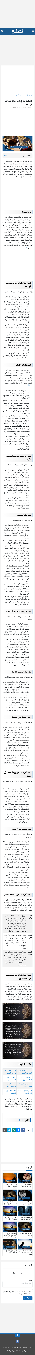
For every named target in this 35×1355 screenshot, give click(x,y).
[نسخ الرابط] (5, 1130)
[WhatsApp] (14, 1130)
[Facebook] (23, 1130)
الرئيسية (30, 95)
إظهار (5, 156)
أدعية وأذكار (19, 95)
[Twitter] (9, 1130)
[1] (26, 247)
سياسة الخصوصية (17, 1347)
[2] (29, 385)
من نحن (30, 1347)
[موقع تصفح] (17, 31)
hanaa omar (26, 107)
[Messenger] (18, 1130)
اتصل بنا (25, 1347)
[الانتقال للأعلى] (17, 1335)
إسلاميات (25, 95)
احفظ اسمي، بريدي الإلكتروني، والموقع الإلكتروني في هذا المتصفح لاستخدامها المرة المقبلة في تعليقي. (17, 1293)
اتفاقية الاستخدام (7, 1347)
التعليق (30, 1280)
